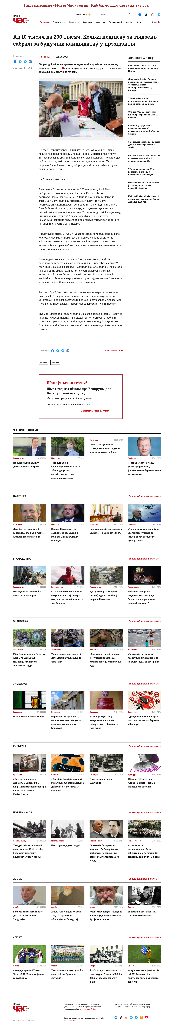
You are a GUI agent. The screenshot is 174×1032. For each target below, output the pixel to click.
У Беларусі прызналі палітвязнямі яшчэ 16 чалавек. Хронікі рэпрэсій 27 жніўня (143, 101)
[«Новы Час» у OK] (141, 1017)
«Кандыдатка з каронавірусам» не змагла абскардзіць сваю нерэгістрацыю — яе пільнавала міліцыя (65, 470)
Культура (100, 22)
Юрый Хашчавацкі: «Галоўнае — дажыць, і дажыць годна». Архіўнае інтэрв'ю (106, 915)
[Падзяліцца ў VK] (30, 62)
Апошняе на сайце (141, 58)
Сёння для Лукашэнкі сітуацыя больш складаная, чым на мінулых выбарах (105, 448)
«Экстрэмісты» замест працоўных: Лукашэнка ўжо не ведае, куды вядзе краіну (143, 658)
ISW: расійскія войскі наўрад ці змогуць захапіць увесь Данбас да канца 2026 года (144, 199)
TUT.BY (61, 68)
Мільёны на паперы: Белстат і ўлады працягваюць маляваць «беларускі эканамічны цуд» (29, 660)
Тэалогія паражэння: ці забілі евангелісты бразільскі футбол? (67, 974)
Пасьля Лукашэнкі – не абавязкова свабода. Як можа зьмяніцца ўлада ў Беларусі (64, 535)
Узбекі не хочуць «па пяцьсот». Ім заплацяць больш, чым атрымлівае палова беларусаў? (141, 597)
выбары (43, 362)
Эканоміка (74, 22)
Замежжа (87, 22)
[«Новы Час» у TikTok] (146, 14)
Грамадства (59, 22)
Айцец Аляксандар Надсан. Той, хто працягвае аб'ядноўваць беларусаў (66, 915)
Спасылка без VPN (22, 68)
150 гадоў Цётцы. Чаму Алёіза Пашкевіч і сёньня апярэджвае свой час (141, 783)
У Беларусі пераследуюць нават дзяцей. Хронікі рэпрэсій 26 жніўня (144, 145)
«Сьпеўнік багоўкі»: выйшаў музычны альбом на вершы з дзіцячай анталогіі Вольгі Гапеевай (67, 785)
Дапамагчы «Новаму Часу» (96, 410)
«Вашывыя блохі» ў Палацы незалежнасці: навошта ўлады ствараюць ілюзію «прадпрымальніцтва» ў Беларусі (143, 85)
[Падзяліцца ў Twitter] (25, 62)
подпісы (55, 362)
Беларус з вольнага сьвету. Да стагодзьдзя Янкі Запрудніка (28, 915)
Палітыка (44, 22)
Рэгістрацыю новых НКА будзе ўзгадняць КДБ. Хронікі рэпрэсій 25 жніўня (143, 186)
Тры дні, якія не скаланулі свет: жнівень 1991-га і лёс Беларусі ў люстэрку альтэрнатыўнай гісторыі (28, 851)
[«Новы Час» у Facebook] (140, 14)
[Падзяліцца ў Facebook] (15, 62)
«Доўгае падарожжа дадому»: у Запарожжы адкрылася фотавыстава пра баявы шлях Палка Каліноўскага (29, 787)
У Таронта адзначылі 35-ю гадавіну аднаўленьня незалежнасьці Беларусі (141, 172)
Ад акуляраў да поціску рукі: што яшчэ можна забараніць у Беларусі (143, 720)
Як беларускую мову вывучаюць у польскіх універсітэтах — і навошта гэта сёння (104, 722)
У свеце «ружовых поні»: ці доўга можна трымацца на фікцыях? (66, 658)
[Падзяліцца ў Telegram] (20, 62)
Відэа (154, 22)
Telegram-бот (70, 1020)
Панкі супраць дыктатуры (65, 845)
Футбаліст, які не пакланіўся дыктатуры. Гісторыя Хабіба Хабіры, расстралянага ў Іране (106, 976)
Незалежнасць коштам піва (28, 716)
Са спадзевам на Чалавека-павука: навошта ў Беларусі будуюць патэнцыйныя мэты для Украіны (67, 597)
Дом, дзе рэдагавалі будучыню (101, 781)
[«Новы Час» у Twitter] (136, 1017)
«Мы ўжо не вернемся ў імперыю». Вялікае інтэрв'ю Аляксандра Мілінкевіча (28, 533)
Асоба (129, 22)
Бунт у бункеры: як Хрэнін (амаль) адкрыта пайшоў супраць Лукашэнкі (104, 595)
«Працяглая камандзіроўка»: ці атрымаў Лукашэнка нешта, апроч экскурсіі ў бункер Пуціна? (144, 535)
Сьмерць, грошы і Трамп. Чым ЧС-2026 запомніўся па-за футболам (29, 974)
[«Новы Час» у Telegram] (159, 14)
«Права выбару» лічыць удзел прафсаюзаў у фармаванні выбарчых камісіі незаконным (144, 468)
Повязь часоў (115, 22)
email (98, 1018)
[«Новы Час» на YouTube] (146, 1017)
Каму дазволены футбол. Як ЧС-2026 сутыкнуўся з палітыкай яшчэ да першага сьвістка (143, 976)
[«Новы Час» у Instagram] (153, 14)
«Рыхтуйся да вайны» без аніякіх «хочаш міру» (27, 593)
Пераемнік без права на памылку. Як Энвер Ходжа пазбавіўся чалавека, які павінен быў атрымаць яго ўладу (104, 853)
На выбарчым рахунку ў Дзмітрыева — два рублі (26, 464)
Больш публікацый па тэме (144, 496)
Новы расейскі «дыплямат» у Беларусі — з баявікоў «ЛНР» (106, 531)
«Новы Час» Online (88, 1009)
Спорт (139, 22)
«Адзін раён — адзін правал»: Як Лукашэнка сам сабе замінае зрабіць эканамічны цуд (105, 660)
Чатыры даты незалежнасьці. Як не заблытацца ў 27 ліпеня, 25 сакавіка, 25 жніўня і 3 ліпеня (144, 851)
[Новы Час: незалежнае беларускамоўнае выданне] (23, 17)
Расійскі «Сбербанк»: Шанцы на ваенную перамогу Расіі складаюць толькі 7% (144, 158)
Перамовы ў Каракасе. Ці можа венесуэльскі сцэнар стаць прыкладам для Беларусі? (66, 722)
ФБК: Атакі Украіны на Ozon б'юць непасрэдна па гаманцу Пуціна (143, 68)
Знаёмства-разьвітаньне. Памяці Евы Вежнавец (142, 913)
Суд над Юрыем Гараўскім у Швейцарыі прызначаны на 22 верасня (143, 115)
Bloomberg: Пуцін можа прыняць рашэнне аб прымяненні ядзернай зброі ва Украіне (143, 129)
